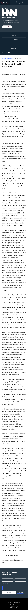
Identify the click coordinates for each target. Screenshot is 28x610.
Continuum (6, 587)
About (14, 44)
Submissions (14, 48)
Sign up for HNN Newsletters (14, 602)
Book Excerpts (14, 39)
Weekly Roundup (8, 589)
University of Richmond (21, 3)
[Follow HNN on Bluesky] (9, 53)
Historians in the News (7, 58)
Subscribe (7, 27)
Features (14, 35)
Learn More (20, 592)
